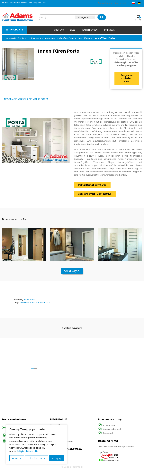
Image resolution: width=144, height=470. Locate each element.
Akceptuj (56, 458)
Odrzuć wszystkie (36, 458)
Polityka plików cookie (27, 451)
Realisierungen (89, 29)
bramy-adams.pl (112, 429)
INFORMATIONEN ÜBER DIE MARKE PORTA (26, 99)
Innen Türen (29, 299)
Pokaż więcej (72, 271)
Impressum (109, 29)
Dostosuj (16, 458)
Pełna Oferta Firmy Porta (92, 185)
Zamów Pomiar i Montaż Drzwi (94, 193)
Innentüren (25, 302)
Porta (32, 302)
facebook (108, 432)
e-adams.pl (109, 424)
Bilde (72, 29)
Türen (48, 302)
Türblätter (40, 302)
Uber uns (59, 29)
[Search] (101, 17)
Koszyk (138, 18)
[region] (37, 444)
